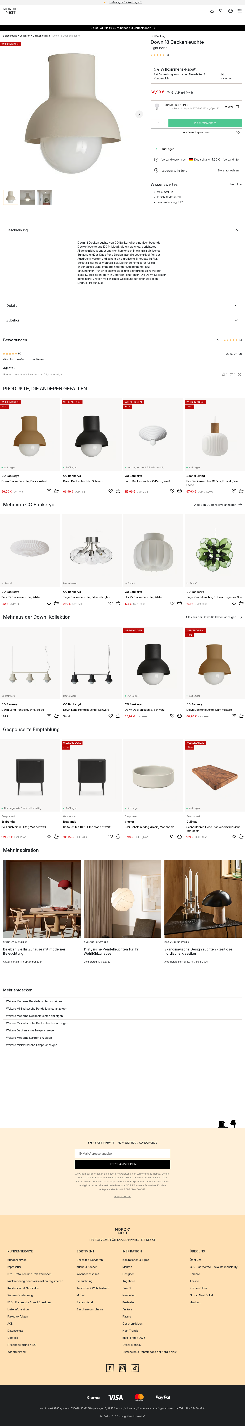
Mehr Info (236, 184)
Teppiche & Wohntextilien (93, 1288)
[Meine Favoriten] (221, 10)
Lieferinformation (18, 1309)
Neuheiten (129, 1295)
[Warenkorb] (230, 10)
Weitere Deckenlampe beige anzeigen (30, 1030)
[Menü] (239, 10)
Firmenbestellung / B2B (22, 1345)
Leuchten (25, 35)
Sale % (126, 1288)
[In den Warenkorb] (56, 491)
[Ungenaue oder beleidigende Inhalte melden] (239, 374)
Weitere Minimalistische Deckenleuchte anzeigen (37, 1023)
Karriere (195, 1274)
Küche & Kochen (87, 1267)
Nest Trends (130, 1330)
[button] (160, 55)
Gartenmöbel (85, 1302)
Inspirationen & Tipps (135, 1260)
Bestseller (128, 1302)
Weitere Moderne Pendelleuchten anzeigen (34, 1001)
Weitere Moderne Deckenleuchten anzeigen (34, 1015)
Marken (127, 1267)
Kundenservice (17, 1260)
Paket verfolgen (17, 1316)
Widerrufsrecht (16, 1352)
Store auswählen (228, 170)
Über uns (195, 1260)
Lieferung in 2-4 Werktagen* (125, 2)
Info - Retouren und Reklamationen (29, 1274)
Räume (126, 1316)
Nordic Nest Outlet (201, 1295)
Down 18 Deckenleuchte (66, 35)
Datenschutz (15, 1330)
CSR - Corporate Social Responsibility (214, 1267)
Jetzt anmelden (226, 76)
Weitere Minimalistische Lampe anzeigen (31, 1045)
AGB (10, 1323)
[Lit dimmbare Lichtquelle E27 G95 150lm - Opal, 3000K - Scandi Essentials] (157, 107)
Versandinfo (231, 159)
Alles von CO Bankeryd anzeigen (215, 504)
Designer (128, 1274)
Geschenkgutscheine (90, 1309)
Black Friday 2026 (133, 1338)
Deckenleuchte (41, 35)
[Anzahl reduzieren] (153, 123)
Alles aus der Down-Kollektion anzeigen (211, 617)
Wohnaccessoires (88, 1274)
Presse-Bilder (198, 1288)
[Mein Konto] (212, 10)
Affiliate (194, 1281)
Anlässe (127, 1309)
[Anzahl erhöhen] (164, 123)
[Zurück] (7, 114)
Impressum (14, 1267)
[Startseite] (10, 11)
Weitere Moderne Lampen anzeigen (29, 1037)
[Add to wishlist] (49, 491)
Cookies (12, 1338)
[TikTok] (135, 1367)
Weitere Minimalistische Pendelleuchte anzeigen (36, 1008)
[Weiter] (139, 114)
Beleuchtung (10, 35)
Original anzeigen (53, 374)
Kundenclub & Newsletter (23, 1288)
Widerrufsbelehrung (20, 1295)
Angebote (128, 1281)
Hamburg (195, 1302)
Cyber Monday (131, 1345)
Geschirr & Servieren (90, 1260)
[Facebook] (110, 1367)
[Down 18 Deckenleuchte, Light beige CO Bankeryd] (73, 114)
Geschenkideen (132, 1323)
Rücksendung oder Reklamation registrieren (35, 1281)
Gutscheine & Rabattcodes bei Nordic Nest (149, 1352)
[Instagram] (122, 1367)
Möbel (81, 1295)
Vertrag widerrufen (122, 1196)
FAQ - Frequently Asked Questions (29, 1302)
